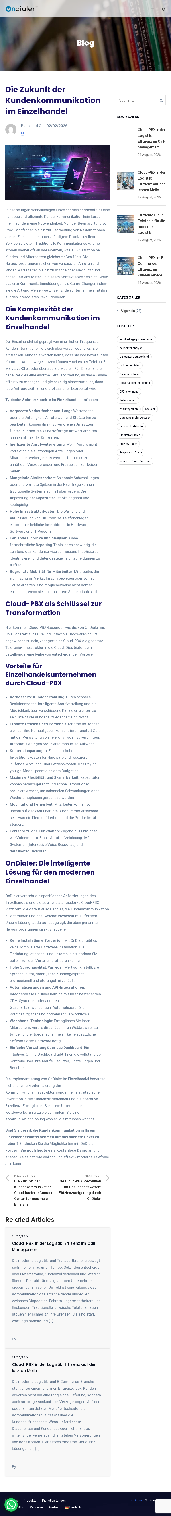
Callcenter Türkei (130, 374)
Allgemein (128, 311)
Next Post (80, 1187)
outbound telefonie (131, 426)
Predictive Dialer (130, 435)
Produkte (30, 1500)
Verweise (36, 1507)
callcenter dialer (130, 365)
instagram (137, 1500)
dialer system (128, 400)
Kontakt (54, 1507)
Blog (21, 1507)
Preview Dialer (128, 443)
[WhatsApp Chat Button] (11, 1505)
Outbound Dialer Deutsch (135, 417)
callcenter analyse (131, 348)
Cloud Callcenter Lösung (135, 382)
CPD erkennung (129, 391)
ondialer (150, 409)
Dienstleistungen (54, 1500)
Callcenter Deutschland (134, 356)
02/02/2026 (57, 125)
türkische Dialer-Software (135, 461)
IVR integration (129, 409)
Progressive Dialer (131, 452)
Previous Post (33, 1190)
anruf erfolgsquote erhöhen (136, 339)
